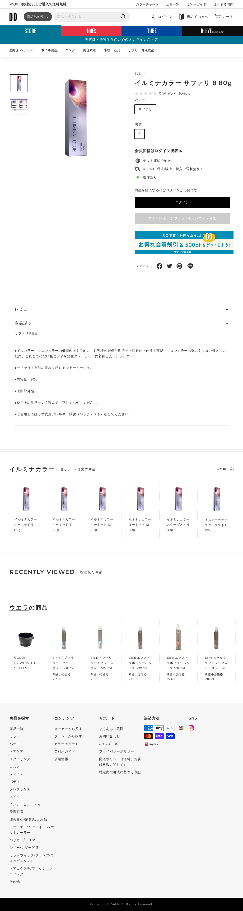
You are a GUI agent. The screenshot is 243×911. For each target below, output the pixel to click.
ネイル (14, 797)
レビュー (23, 309)
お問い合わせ (109, 736)
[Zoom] (75, 117)
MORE (222, 469)
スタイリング (19, 759)
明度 (138, 124)
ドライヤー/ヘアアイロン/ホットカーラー (31, 830)
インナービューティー (26, 804)
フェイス (16, 774)
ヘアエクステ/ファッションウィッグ (31, 871)
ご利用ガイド (196, 4)
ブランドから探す (68, 736)
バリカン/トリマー (24, 840)
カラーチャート (147, 4)
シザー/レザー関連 (24, 847)
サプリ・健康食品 (141, 50)
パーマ (14, 744)
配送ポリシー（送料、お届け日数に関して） (120, 762)
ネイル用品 (49, 50)
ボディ (14, 781)
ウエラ (19, 607)
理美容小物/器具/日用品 (28, 819)
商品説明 (23, 323)
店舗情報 (61, 759)
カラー (140, 99)
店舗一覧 (172, 4)
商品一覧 (16, 729)
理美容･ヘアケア (21, 50)
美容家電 (89, 50)
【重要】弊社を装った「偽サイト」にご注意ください (51, 4)
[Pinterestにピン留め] (179, 266)
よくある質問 (224, 4)
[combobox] (92, 17)
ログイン (182, 202)
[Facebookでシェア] (159, 266)
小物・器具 (112, 50)
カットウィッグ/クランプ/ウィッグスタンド (31, 858)
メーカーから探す (68, 729)
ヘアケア (16, 751)
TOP (138, 73)
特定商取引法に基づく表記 (120, 772)
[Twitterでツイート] (169, 266)
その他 (14, 881)
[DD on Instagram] (191, 728)
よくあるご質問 (111, 729)
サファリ (145, 109)
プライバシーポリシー (116, 751)
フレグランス (19, 789)
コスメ (70, 50)
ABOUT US (109, 744)
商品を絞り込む (37, 16)
